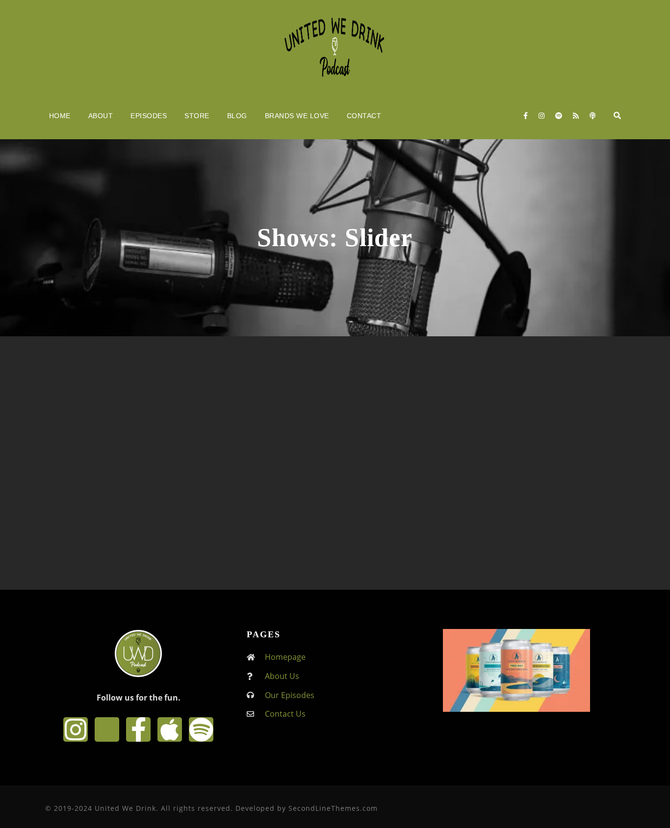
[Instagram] (541, 116)
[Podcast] (592, 116)
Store (196, 116)
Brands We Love (297, 116)
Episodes (148, 116)
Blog (237, 116)
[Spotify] (558, 116)
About (100, 116)
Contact (364, 116)
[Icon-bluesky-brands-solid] (107, 729)
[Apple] (169, 729)
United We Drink (142, 460)
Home (60, 116)
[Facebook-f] (138, 729)
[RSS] (575, 116)
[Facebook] (525, 116)
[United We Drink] (335, 46)
